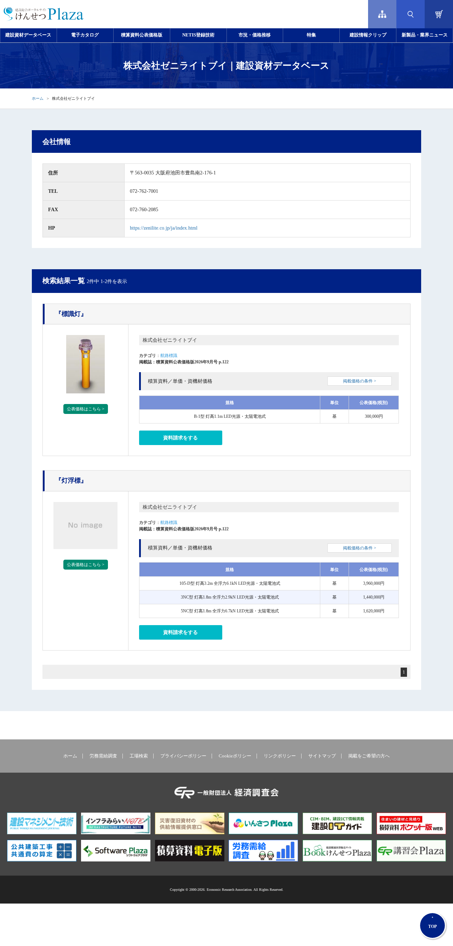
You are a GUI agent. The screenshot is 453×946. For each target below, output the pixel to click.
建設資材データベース (28, 35)
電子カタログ (85, 35)
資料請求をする (180, 437)
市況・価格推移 (255, 35)
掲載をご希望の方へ (369, 756)
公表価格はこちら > (85, 408)
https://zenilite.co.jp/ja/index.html (163, 228)
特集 (311, 35)
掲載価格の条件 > (359, 381)
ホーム (38, 98)
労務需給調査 (103, 756)
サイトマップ (322, 756)
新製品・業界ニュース (425, 35)
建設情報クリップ (368, 35)
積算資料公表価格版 (141, 35)
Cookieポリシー (235, 756)
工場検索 (139, 756)
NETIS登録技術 (198, 35)
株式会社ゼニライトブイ (170, 340)
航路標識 (168, 355)
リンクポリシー (280, 756)
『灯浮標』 (71, 480)
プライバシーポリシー (183, 756)
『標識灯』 (71, 313)
